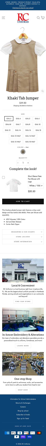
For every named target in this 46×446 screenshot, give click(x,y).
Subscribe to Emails (23, 414)
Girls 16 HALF (16, 141)
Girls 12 (7, 130)
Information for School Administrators (23, 399)
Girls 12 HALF (16, 136)
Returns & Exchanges (23, 403)
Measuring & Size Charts (23, 232)
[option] (23, 5)
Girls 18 (38, 130)
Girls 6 (37, 118)
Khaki (23, 152)
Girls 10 (37, 124)
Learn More (23, 346)
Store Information (23, 242)
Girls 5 (27, 118)
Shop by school (23, 411)
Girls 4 (18, 118)
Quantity (23, 158)
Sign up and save (23, 426)
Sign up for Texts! (23, 418)
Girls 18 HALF (30, 141)
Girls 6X (8, 124)
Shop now (23, 390)
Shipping (16, 106)
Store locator (23, 237)
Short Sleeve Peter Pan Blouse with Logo (35, 179)
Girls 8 (27, 124)
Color (23, 147)
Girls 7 (18, 124)
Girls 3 (9, 118)
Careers (23, 407)
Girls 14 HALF (30, 136)
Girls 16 (28, 130)
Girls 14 (18, 130)
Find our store (23, 301)
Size (23, 114)
